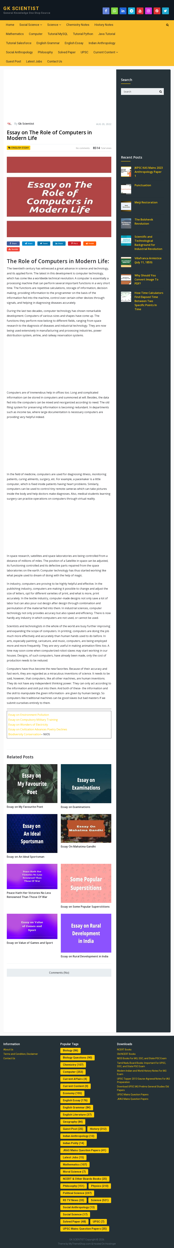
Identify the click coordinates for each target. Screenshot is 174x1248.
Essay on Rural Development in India (84, 956)
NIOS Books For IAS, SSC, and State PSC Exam (142, 1058)
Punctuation (143, 185)
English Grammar (48, 43)
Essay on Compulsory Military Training (33, 720)
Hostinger (110, 1243)
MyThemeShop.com (80, 1243)
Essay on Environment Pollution (28, 715)
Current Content (104, 52)
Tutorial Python (83, 34)
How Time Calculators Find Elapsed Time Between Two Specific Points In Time (149, 301)
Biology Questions (77, 1057)
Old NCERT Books (126, 1054)
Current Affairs (75, 1079)
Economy (72, 1093)
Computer (35, 34)
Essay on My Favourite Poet (25, 807)
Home (10, 24)
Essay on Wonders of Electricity (28, 724)
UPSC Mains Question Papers (85, 1228)
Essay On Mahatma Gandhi (78, 846)
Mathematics (15, 34)
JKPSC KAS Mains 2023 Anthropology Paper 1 (149, 172)
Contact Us (54, 61)
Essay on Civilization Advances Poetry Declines (37, 729)
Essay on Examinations (75, 807)
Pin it (75, 243)
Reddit (91, 243)
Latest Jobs (34, 61)
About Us (8, 1049)
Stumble (14, 249)
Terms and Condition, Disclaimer (20, 1054)
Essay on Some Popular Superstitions (85, 906)
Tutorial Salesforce (18, 43)
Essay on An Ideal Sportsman (25, 857)
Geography (73, 1121)
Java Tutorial (106, 34)
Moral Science (74, 1171)
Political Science (77, 1193)
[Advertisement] (59, 97)
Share (14, 243)
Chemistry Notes (77, 24)
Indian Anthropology (102, 43)
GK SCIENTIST (21, 8)
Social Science (29, 24)
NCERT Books (124, 1049)
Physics (99, 1186)
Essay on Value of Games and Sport (30, 943)
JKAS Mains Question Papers (84, 1150)
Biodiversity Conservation (24, 734)
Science (52, 24)
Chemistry (73, 1064)
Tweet (45, 243)
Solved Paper (67, 52)
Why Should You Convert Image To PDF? (146, 279)
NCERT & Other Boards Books (85, 1178)
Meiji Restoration (146, 202)
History (98, 1129)
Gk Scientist (26, 123)
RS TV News (73, 1200)
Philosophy (45, 52)
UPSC (84, 52)
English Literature (77, 1114)
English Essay (74, 43)
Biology (70, 1050)
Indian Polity (73, 1143)
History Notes (103, 24)
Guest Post (13, 61)
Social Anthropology (19, 52)
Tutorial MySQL (58, 34)
